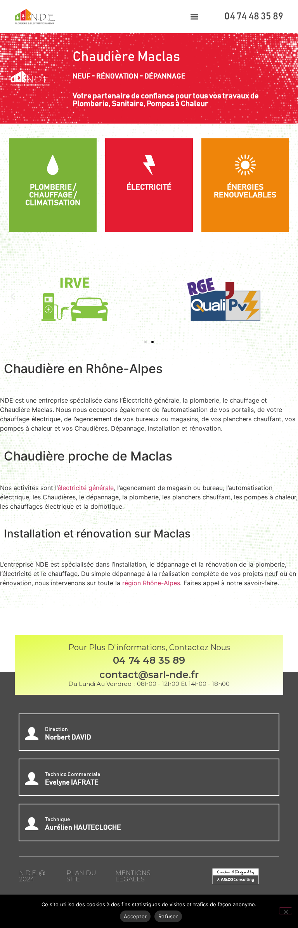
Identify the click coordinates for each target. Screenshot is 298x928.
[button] (194, 16)
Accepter (135, 916)
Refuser (168, 916)
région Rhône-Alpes (151, 583)
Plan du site (81, 876)
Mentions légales (133, 876)
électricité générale (85, 488)
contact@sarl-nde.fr (149, 674)
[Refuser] (285, 910)
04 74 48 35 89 (253, 16)
